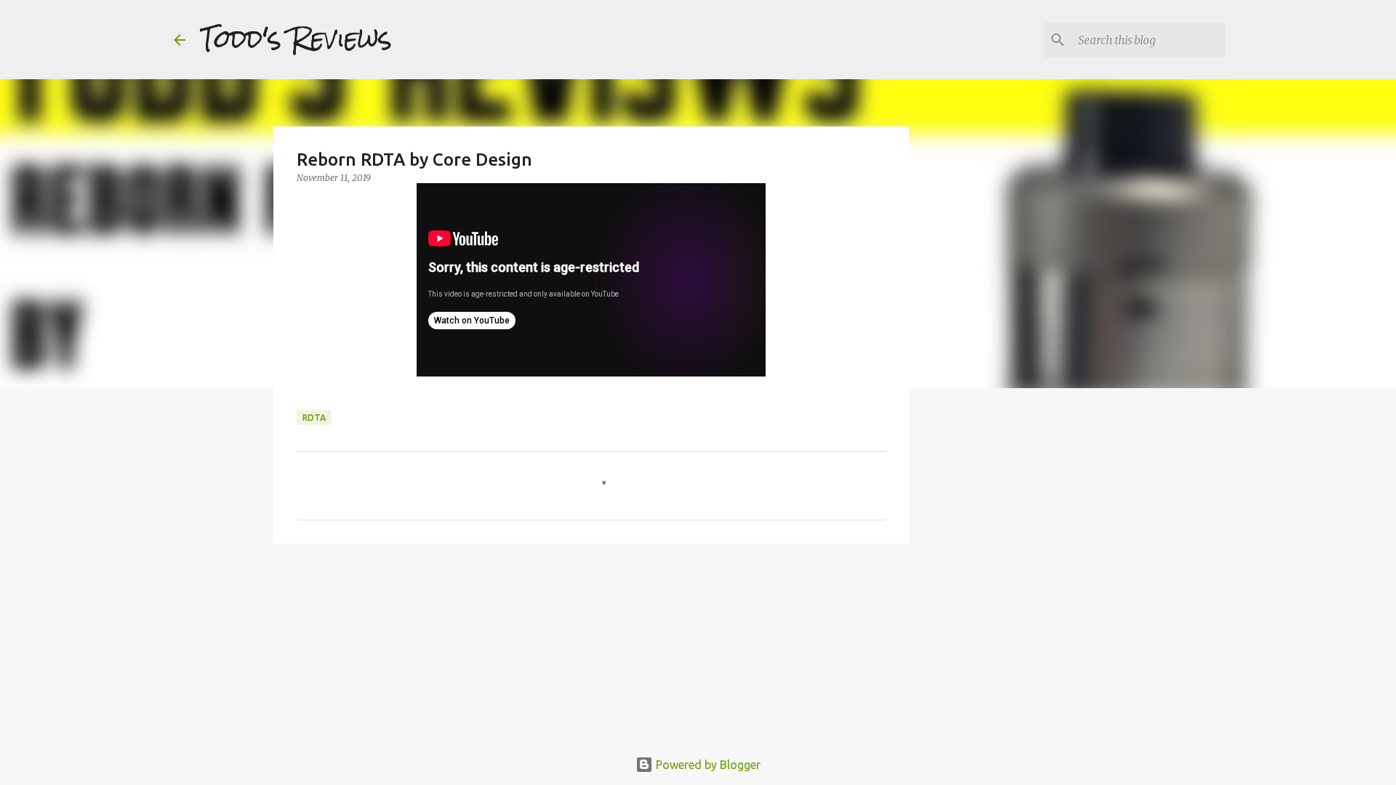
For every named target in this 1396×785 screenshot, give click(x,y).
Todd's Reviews (296, 39)
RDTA (314, 417)
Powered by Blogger (707, 764)
